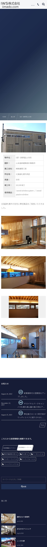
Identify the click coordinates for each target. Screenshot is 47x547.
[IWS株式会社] (10, 5)
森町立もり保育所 (23, 517)
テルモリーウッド (10, 459)
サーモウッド (38, 454)
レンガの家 (21, 541)
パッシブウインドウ (11, 464)
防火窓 (25, 454)
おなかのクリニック (24, 529)
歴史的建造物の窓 (10, 454)
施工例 (4, 500)
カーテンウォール (28, 459)
